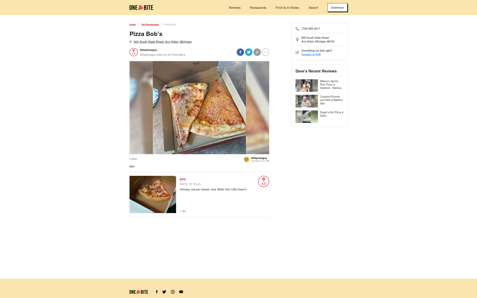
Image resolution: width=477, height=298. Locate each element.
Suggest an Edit (311, 54)
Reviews (235, 7)
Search (313, 7)
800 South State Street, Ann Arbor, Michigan (163, 41)
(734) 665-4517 (310, 28)
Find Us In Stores (287, 7)
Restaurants (258, 7)
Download (337, 7)
